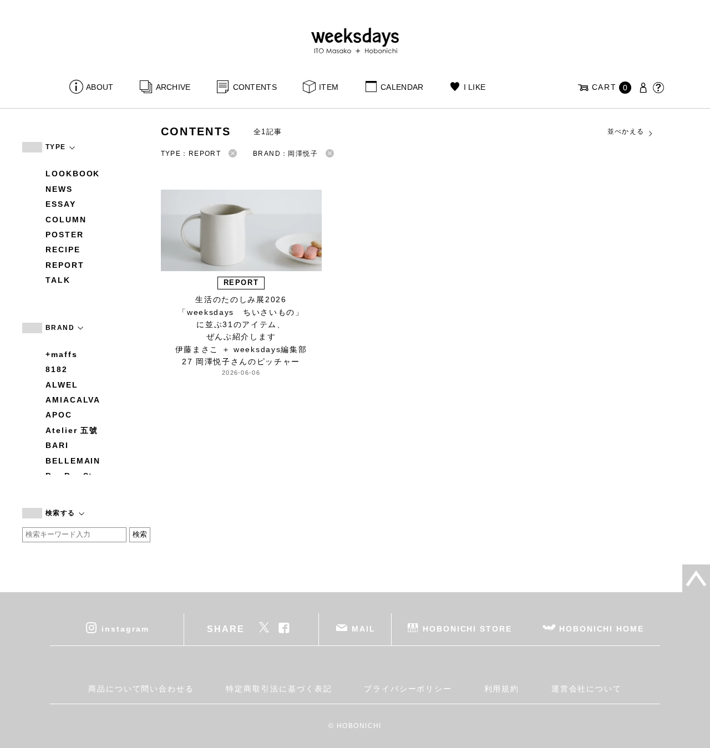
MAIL (364, 628)
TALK (57, 280)
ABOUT (99, 87)
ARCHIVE (173, 87)
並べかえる (626, 131)
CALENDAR (402, 87)
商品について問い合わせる (141, 688)
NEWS (59, 189)
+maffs (61, 354)
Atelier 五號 (71, 430)
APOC (58, 414)
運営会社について (586, 688)
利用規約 (502, 688)
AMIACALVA (72, 399)
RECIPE (62, 249)
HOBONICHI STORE (467, 628)
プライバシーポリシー (408, 688)
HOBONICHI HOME (601, 628)
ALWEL (61, 384)
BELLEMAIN (72, 460)
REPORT (64, 265)
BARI (57, 445)
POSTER (64, 234)
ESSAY (60, 204)
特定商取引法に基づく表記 (279, 688)
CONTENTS (255, 87)
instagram (125, 628)
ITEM (328, 87)
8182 (56, 369)
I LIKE (474, 87)
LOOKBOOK (72, 173)
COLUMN (66, 219)
